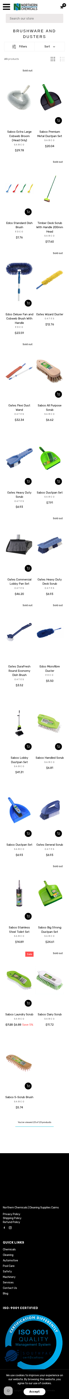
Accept (34, 1391)
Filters (23, 46)
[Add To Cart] (58, 120)
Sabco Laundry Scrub (19, 1014)
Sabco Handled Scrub (50, 757)
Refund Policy (11, 1222)
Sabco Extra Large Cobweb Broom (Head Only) (19, 136)
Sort (47, 46)
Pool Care (9, 1266)
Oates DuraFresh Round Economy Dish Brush (19, 671)
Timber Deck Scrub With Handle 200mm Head (49, 227)
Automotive (10, 1260)
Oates (50, 318)
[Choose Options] (28, 833)
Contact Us (10, 1288)
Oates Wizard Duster (49, 314)
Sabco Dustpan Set (50, 492)
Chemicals (9, 1249)
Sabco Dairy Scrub (50, 1014)
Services (8, 1282)
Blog (5, 1293)
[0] (60, 7)
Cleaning (8, 1255)
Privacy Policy (11, 1214)
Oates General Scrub (49, 844)
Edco (19, 231)
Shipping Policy (12, 1218)
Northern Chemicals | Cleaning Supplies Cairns (31, 1207)
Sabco (19, 145)
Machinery (9, 1277)
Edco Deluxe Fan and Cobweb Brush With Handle (19, 319)
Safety (7, 1271)
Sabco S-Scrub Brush (19, 1097)
